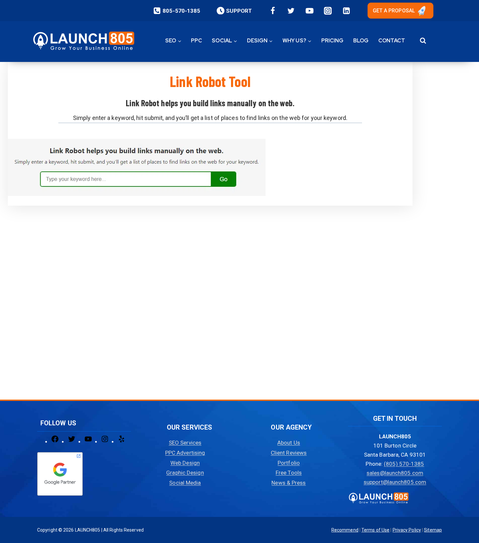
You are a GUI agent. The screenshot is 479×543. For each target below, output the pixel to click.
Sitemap (433, 530)
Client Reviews (289, 452)
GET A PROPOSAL (394, 10)
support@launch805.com (395, 482)
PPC (196, 40)
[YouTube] (309, 11)
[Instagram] (328, 11)
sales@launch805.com (395, 473)
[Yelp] (121, 441)
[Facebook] (273, 11)
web (286, 103)
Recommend (344, 530)
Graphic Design (185, 472)
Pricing (332, 40)
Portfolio (289, 463)
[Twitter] (291, 11)
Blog (361, 40)
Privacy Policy (407, 530)
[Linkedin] (346, 11)
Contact (391, 40)
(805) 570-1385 (404, 464)
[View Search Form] (422, 41)
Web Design (185, 463)
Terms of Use (375, 530)
